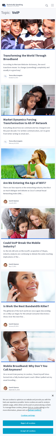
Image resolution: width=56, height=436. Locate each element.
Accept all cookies (28, 431)
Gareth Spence (14, 201)
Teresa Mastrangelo (15, 75)
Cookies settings (28, 415)
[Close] (53, 396)
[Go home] (12, 5)
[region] (28, 414)
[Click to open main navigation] (52, 5)
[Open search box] (47, 5)
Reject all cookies (28, 423)
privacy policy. (35, 410)
